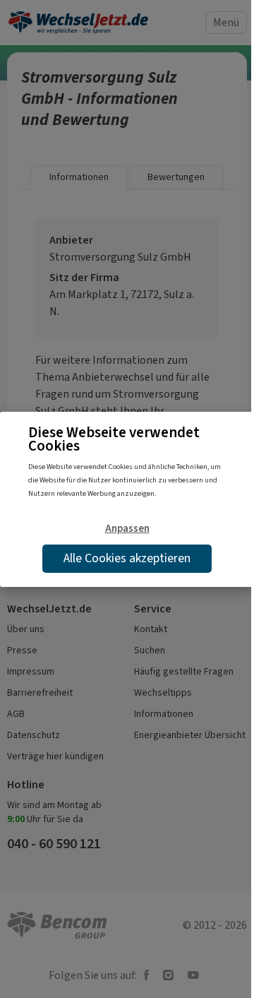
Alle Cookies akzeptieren (127, 558)
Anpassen (127, 528)
